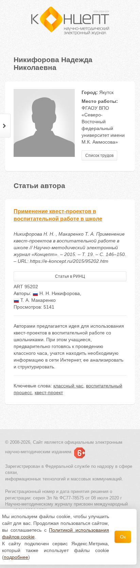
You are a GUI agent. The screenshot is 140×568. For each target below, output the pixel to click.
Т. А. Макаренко (37, 300)
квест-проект (49, 392)
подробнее (16, 557)
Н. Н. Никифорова (59, 293)
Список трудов (99, 155)
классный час (68, 385)
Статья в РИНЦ (70, 276)
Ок (123, 536)
